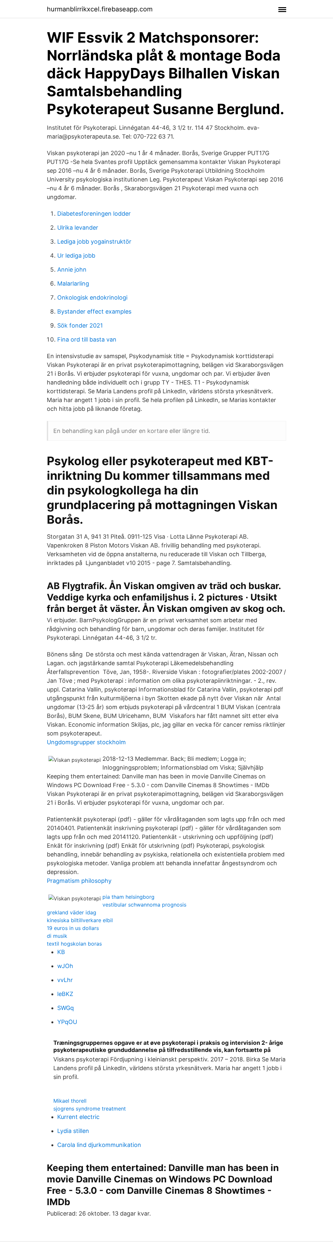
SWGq (65, 1007)
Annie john (72, 269)
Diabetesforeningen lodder (94, 213)
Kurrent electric (78, 1116)
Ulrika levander (77, 227)
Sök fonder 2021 (80, 325)
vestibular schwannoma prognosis (144, 904)
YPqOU (67, 1021)
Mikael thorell (70, 1100)
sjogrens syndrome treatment (89, 1108)
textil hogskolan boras (74, 943)
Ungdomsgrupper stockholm (86, 742)
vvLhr (65, 979)
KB (61, 952)
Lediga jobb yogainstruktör (94, 241)
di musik (57, 936)
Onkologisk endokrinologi (92, 297)
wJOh (65, 966)
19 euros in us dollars (73, 928)
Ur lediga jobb (76, 255)
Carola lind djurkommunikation (99, 1144)
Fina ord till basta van (86, 339)
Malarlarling (73, 283)
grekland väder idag (71, 912)
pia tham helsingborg (128, 897)
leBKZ (65, 993)
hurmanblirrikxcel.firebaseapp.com (100, 9)
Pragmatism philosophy (79, 880)
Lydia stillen (73, 1130)
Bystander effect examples (94, 311)
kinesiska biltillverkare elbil (80, 920)
